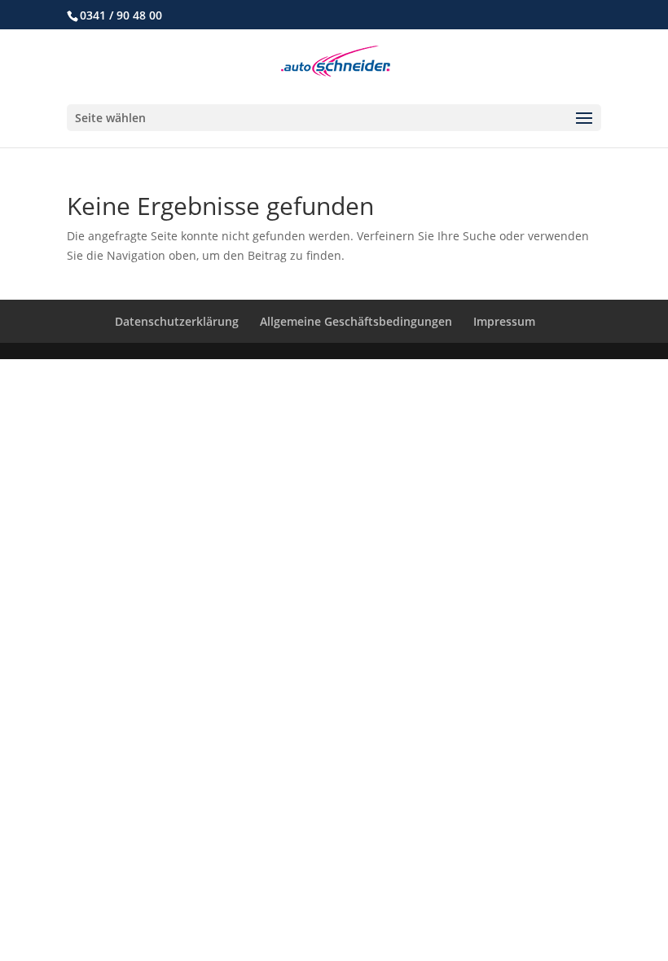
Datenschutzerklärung (177, 321)
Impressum (504, 321)
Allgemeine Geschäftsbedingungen (356, 321)
